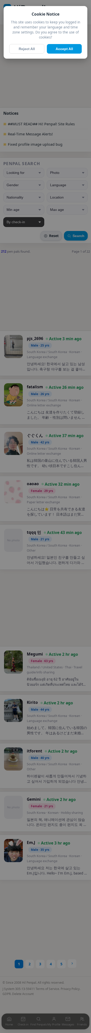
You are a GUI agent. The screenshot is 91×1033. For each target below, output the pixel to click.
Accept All (64, 49)
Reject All (27, 49)
